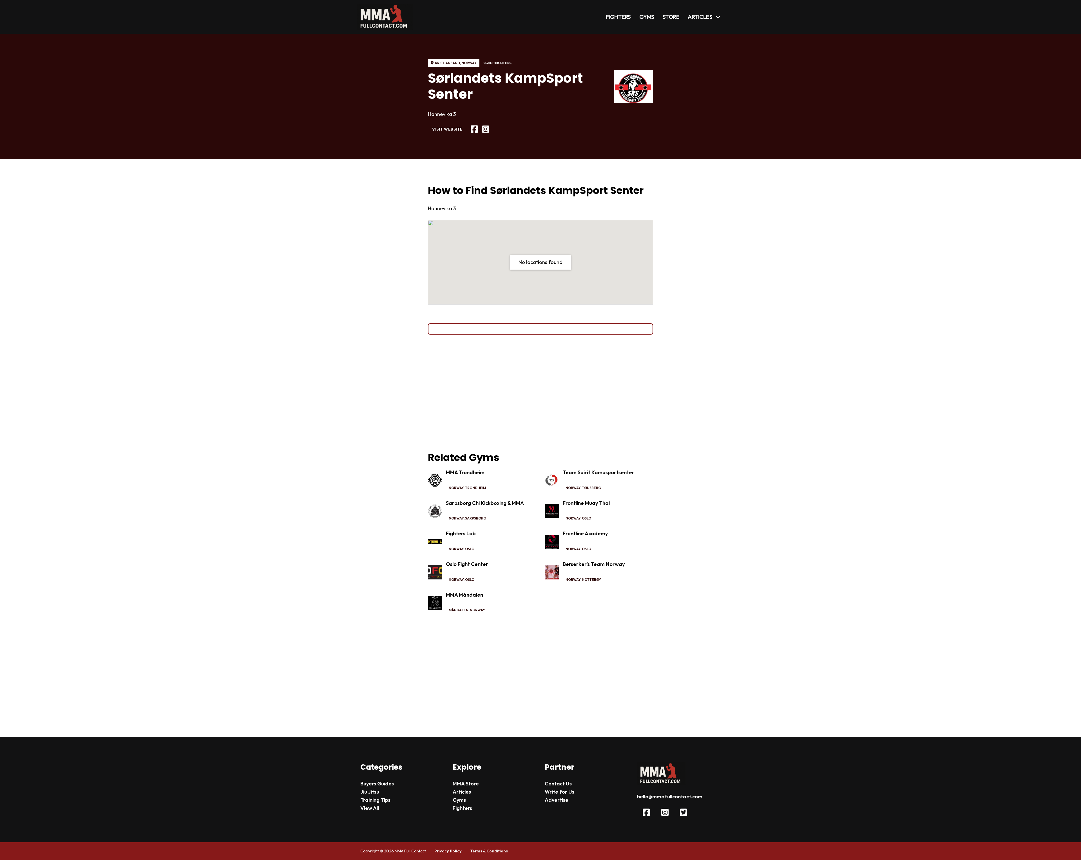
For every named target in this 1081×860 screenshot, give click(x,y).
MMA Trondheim (465, 472)
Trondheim (475, 488)
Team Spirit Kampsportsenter (598, 472)
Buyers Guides (377, 783)
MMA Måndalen (464, 595)
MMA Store (466, 783)
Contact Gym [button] (540, 329)
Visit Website (447, 129)
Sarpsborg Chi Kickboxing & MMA (485, 503)
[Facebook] (474, 129)
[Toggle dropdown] (718, 17)
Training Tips (375, 800)
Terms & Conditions (489, 851)
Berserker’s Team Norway (594, 564)
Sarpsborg (475, 518)
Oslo (586, 518)
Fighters (618, 17)
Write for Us (559, 792)
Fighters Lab (461, 533)
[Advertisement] (540, 393)
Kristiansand (447, 63)
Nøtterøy (591, 579)
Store (671, 17)
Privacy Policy (448, 851)
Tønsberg (591, 488)
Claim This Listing (497, 63)
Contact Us (558, 783)
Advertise (556, 800)
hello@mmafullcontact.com (669, 796)
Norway (469, 63)
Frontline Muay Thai (586, 503)
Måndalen (458, 610)
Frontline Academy (585, 533)
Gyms (646, 17)
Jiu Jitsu (369, 792)
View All (369, 808)
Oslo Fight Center (467, 564)
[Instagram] (485, 129)
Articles (700, 17)
